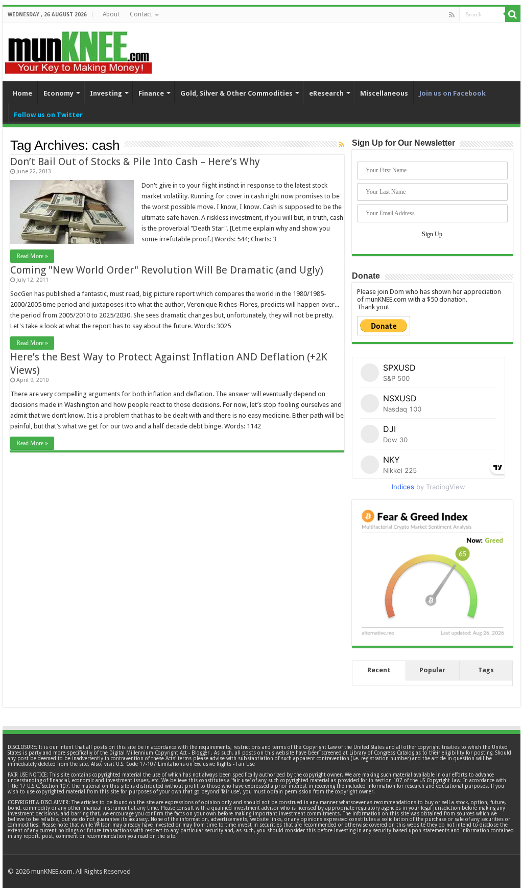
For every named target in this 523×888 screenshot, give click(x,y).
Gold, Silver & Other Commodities (236, 93)
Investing (106, 93)
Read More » (32, 256)
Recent (379, 670)
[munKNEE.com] (78, 48)
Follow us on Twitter (48, 115)
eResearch (326, 93)
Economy (58, 93)
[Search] (512, 14)
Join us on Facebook (452, 93)
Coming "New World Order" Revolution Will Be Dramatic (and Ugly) (166, 270)
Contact (141, 14)
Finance (151, 93)
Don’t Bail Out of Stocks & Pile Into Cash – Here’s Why (135, 161)
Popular (432, 670)
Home (22, 93)
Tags (486, 670)
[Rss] (452, 15)
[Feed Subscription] (341, 145)
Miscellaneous (384, 93)
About (111, 14)
